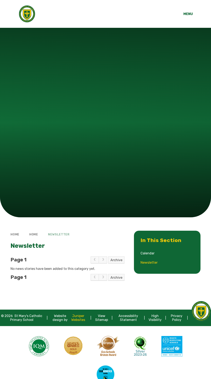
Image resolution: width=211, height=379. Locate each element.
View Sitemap (101, 318)
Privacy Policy (176, 318)
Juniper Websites (78, 318)
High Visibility (155, 318)
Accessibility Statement (128, 318)
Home (15, 234)
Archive (116, 260)
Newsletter (59, 234)
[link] (95, 259)
